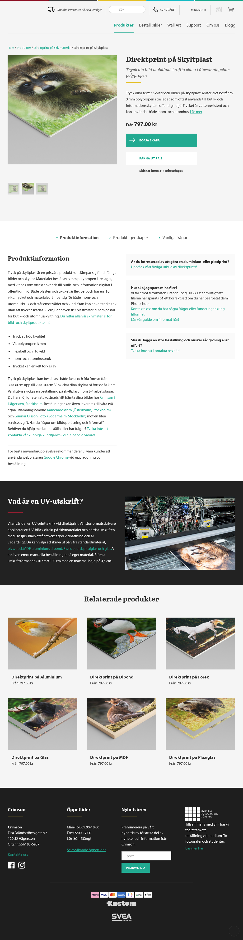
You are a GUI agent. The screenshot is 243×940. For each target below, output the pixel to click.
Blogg (230, 25)
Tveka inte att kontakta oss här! (155, 350)
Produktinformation (79, 237)
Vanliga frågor (175, 237)
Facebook (11, 865)
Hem (11, 47)
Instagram (21, 865)
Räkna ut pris (150, 158)
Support (194, 25)
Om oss (213, 25)
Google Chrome (56, 457)
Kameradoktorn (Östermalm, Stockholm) (79, 409)
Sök (112, 9)
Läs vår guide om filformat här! (155, 319)
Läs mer (196, 111)
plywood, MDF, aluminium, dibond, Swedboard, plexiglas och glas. (60, 548)
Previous (13, 111)
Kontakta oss (18, 854)
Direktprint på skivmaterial (52, 47)
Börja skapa (149, 140)
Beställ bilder (150, 25)
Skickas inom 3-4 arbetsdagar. (161, 170)
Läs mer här (194, 848)
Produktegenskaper (130, 237)
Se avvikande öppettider (86, 849)
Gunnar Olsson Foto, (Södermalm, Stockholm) (50, 416)
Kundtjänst (168, 9)
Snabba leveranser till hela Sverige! (79, 10)
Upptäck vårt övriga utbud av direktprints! (164, 266)
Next (111, 111)
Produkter (124, 25)
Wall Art (174, 25)
